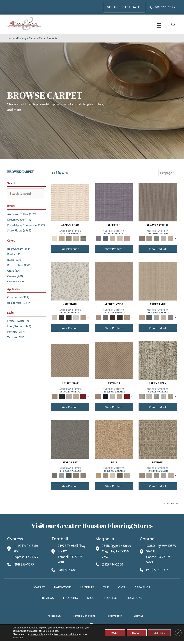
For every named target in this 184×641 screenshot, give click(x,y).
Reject (136, 632)
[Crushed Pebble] (163, 475)
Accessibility (54, 615)
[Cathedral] (156, 475)
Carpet (32, 38)
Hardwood (62, 587)
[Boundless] (69, 237)
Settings (159, 632)
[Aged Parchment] (158, 439)
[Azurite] (105, 237)
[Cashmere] (76, 396)
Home (11, 38)
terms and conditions (66, 634)
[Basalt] (113, 237)
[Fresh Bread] (83, 317)
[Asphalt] (70, 439)
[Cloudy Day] (156, 317)
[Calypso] (62, 475)
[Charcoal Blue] (69, 475)
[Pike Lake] (156, 396)
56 (177, 503)
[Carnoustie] (127, 317)
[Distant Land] (83, 475)
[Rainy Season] (163, 396)
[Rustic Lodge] (171, 396)
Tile (106, 587)
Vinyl (121, 587)
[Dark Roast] (69, 317)
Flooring (21, 38)
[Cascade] (69, 396)
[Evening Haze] (171, 317)
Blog (90, 598)
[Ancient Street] (149, 475)
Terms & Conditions (84, 615)
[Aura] (70, 202)
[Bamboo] (62, 237)
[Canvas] (70, 281)
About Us (111, 598)
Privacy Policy (114, 615)
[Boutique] (171, 237)
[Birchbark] (120, 237)
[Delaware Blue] (83, 237)
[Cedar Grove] (158, 360)
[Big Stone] (105, 475)
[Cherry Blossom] (83, 396)
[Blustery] (163, 237)
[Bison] (113, 317)
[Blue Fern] (156, 237)
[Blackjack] (62, 396)
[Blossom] (127, 237)
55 (172, 503)
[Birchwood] (70, 360)
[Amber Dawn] (114, 439)
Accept (115, 632)
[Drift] (163, 317)
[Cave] (120, 475)
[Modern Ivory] (149, 396)
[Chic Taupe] (76, 237)
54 (168, 503)
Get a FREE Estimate (123, 7)
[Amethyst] (114, 202)
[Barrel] (158, 202)
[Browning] (120, 317)
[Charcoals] (62, 317)
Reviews (48, 598)
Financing (70, 598)
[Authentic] (158, 281)
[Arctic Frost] (105, 317)
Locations (134, 598)
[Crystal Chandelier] (171, 475)
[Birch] (113, 475)
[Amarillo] (114, 281)
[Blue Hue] (149, 317)
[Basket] (149, 237)
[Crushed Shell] (127, 475)
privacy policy (37, 634)
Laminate (87, 587)
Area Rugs (142, 587)
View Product (70, 248)
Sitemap (138, 615)
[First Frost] (76, 317)
